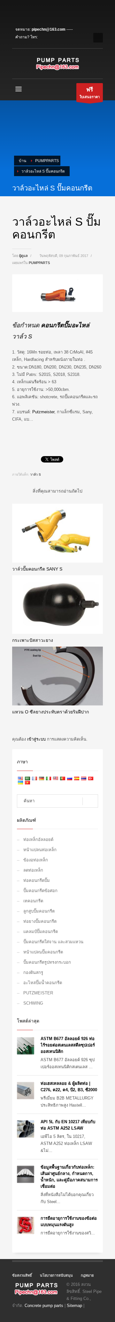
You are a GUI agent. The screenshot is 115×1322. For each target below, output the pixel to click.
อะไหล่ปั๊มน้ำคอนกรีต (42, 982)
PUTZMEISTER (38, 993)
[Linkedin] (36, 11)
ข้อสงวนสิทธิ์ (22, 1275)
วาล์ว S (35, 474)
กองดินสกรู (33, 972)
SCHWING (33, 1003)
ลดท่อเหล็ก (33, 870)
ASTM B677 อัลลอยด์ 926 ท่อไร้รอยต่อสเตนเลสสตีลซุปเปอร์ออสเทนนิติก (68, 1045)
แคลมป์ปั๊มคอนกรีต (40, 931)
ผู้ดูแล (24, 256)
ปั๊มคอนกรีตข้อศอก (40, 890)
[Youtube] (45, 11)
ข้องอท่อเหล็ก (35, 860)
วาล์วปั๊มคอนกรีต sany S (37, 569)
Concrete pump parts (44, 1305)
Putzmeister (43, 411)
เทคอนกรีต (33, 900)
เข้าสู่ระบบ (37, 739)
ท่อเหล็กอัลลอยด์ (38, 839)
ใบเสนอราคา (90, 93)
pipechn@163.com (48, 29)
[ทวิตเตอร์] (26, 11)
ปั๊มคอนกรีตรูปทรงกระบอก (47, 962)
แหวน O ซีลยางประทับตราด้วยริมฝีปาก (50, 711)
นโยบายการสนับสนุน (56, 1275)
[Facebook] (17, 11)
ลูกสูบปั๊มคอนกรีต (39, 911)
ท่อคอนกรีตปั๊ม (36, 880)
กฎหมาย (87, 1275)
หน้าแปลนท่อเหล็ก (40, 849)
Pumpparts (39, 263)
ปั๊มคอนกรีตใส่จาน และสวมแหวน (53, 941)
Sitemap (74, 1305)
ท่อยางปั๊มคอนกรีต (40, 921)
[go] (90, 801)
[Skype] (55, 11)
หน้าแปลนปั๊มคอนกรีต (43, 952)
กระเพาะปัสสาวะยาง (32, 640)
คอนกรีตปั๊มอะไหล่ (65, 325)
